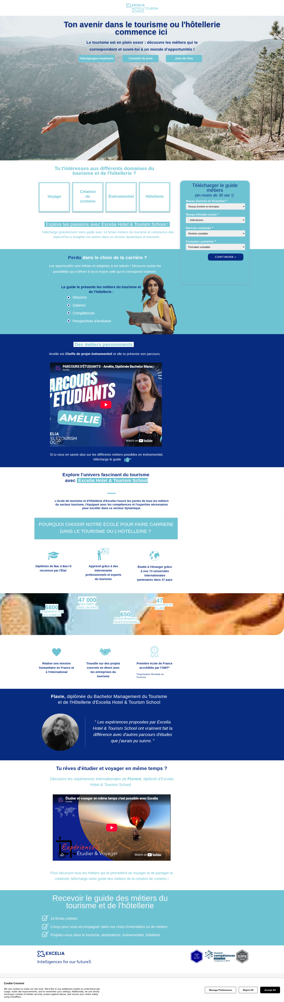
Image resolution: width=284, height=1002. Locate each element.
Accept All (270, 990)
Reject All (248, 990)
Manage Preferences (220, 990)
